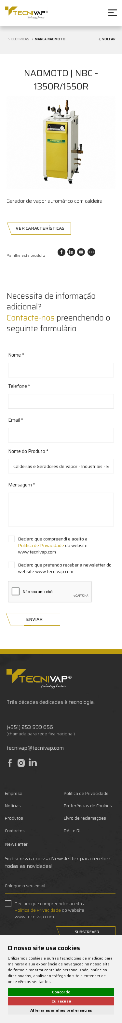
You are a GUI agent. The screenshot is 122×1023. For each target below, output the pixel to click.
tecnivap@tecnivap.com (35, 748)
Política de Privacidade (41, 545)
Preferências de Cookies (88, 805)
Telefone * (19, 386)
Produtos (14, 818)
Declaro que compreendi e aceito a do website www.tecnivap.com (53, 545)
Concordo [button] (61, 992)
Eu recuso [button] (61, 1001)
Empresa (13, 793)
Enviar (34, 619)
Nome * (16, 355)
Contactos (15, 830)
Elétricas (20, 39)
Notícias (13, 805)
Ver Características (40, 228)
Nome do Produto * (28, 451)
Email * (15, 420)
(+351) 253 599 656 (30, 727)
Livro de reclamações (85, 818)
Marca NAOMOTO (50, 39)
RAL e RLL (74, 830)
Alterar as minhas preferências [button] (61, 1010)
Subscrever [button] (87, 932)
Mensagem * (21, 485)
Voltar (108, 39)
